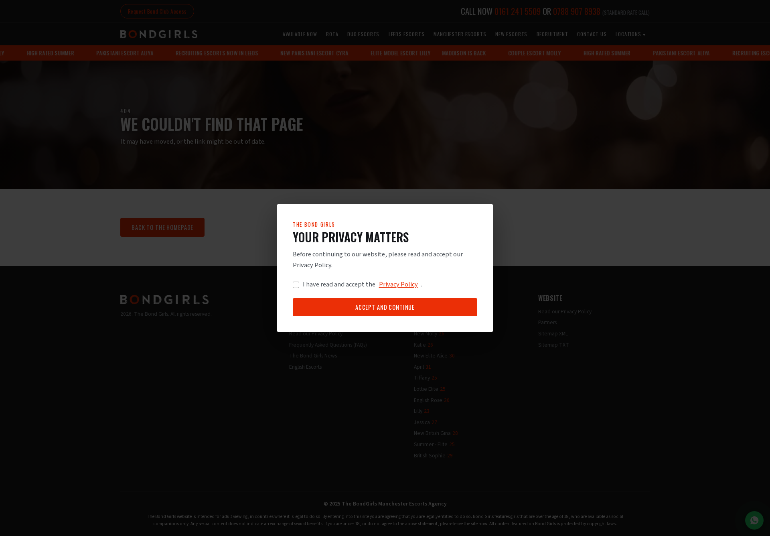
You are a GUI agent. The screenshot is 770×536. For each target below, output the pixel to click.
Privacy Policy (398, 284)
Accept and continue (385, 307)
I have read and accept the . (363, 284)
